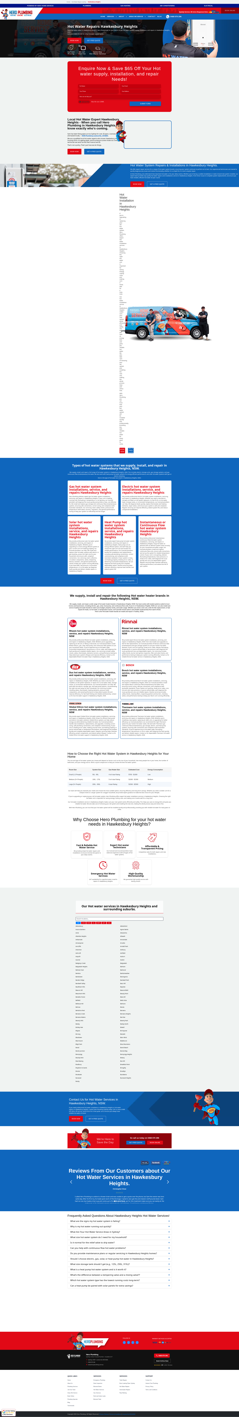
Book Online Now (162, 1361)
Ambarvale (79, 939)
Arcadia (122, 943)
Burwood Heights (125, 1078)
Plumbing (87, 6)
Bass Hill (123, 983)
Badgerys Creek (80, 963)
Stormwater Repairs (125, 1389)
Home (68, 2)
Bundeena (123, 1074)
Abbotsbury (79, 926)
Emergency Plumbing (99, 1380)
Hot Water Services (98, 1389)
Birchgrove (123, 1031)
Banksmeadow (124, 973)
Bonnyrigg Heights (126, 1054)
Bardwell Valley (80, 983)
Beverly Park (124, 1020)
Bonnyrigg (79, 1054)
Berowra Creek (80, 1014)
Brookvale (79, 1074)
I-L (93, 923)
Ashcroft (78, 953)
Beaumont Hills (80, 993)
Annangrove (79, 943)
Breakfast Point (125, 1064)
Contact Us (149, 1380)
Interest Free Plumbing (152, 1383)
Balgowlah (123, 963)
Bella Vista (123, 1000)
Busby (77, 1081)
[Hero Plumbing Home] (74, 1356)
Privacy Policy (149, 1386)
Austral (78, 960)
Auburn (122, 956)
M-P (98, 923)
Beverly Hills (79, 1020)
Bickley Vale (79, 1027)
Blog (68, 1402)
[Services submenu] (116, 16)
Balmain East (80, 970)
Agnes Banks (124, 929)
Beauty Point (124, 993)
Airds (77, 933)
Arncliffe (78, 946)
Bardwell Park (124, 980)
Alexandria (123, 933)
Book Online (70, 1396)
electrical (208, 6)
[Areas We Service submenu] (145, 16)
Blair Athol (123, 1037)
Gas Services (97, 1393)
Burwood (78, 1078)
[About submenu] (126, 16)
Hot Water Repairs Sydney (79, 2)
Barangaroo (124, 977)
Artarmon (79, 950)
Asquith (78, 956)
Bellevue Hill (79, 1004)
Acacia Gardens (80, 929)
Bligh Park (79, 1044)
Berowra (122, 1010)
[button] (84, 101)
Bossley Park (79, 1058)
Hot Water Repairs (124, 1386)
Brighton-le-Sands (81, 1068)
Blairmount (79, 1041)
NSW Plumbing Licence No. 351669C (95, 136)
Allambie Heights (81, 936)
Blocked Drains (97, 1386)
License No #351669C (128, 1414)
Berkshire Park (80, 1010)
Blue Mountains (125, 1044)
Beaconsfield (124, 990)
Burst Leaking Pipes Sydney (127, 1383)
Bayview (122, 987)
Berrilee (122, 1017)
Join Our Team (71, 1389)
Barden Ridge (80, 980)
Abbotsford (123, 926)
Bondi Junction (80, 1051)
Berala (122, 1007)
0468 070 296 (91, 1362)
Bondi (77, 1047)
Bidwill (122, 1027)
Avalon (122, 960)
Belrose (78, 1007)
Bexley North (124, 1024)
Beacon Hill (79, 990)
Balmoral (123, 970)
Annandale (123, 939)
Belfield (78, 1000)
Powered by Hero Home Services (40, 6)
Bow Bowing (79, 1061)
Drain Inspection (97, 1383)
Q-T (104, 923)
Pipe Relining (123, 1393)
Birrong (78, 1034)
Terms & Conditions (115, 1414)
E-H (89, 923)
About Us (70, 1383)
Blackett (122, 1034)
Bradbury (79, 1064)
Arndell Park (124, 946)
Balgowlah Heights (81, 966)
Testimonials (70, 1405)
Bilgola (78, 1031)
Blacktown (79, 1037)
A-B (78, 923)
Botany (122, 1058)
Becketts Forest (80, 997)
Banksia (78, 973)
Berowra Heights (125, 1014)
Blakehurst (123, 1041)
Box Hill (122, 1061)
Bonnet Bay (123, 1051)
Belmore (122, 1004)
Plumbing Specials (72, 1399)
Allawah (122, 936)
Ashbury (122, 950)
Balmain (122, 966)
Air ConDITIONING (167, 6)
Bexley (78, 1024)
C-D (83, 923)
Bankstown (79, 977)
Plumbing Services (72, 1386)
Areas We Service (72, 1393)
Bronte (78, 1071)
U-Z (109, 923)
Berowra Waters (81, 1017)
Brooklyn (123, 1071)
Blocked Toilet (97, 1399)
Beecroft (122, 997)
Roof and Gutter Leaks (99, 1396)
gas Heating (126, 6)
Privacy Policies (104, 1414)
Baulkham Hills (80, 987)
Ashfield (122, 953)
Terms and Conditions (151, 1389)
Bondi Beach (124, 1047)
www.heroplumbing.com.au (95, 1364)
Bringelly (123, 1068)
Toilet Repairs (123, 1380)
